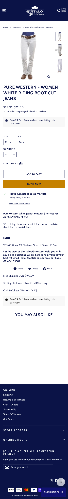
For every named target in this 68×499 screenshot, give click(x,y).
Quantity (9, 149)
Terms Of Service (12, 414)
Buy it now (34, 183)
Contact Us (9, 389)
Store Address (15, 430)
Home (6, 27)
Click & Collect (10, 404)
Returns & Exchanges (14, 399)
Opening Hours (15, 440)
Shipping (20, 111)
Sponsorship (9, 409)
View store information (19, 203)
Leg (19, 136)
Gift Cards (8, 419)
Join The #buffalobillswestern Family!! (28, 452)
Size (5, 136)
